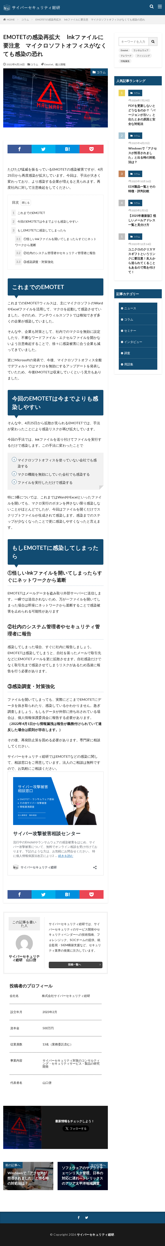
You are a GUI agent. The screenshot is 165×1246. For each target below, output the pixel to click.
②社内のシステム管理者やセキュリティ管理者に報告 (56, 253)
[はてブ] (67, 149)
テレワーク (126, 55)
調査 (127, 353)
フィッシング (143, 55)
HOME (11, 19)
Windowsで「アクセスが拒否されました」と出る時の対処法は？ (142, 155)
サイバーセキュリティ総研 (95, 1234)
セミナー (130, 330)
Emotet (48, 64)
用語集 (128, 364)
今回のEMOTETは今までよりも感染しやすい (45, 221)
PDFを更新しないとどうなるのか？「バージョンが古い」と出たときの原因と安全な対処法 (141, 115)
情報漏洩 (125, 61)
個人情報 (60, 64)
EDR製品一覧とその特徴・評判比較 (141, 189)
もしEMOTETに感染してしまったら (39, 230)
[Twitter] (44, 149)
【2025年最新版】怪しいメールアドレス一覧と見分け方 (142, 220)
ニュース (130, 308)
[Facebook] (20, 149)
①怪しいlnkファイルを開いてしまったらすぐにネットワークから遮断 (55, 242)
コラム (25, 19)
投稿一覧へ (74, 964)
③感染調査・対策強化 (34, 262)
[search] (153, 41)
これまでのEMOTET (29, 213)
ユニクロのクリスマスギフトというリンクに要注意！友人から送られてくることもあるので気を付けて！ (141, 260)
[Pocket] (91, 149)
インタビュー (133, 342)
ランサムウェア (140, 50)
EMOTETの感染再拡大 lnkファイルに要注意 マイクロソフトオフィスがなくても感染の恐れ (90, 19)
